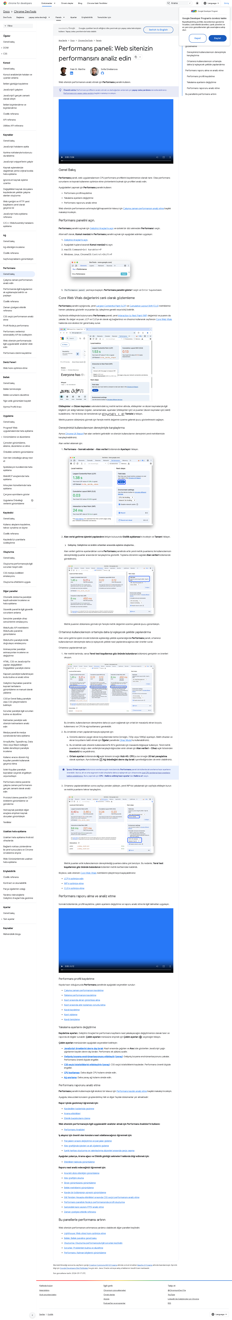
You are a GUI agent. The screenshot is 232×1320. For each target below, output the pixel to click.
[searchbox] (18, 26)
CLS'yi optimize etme (74, 888)
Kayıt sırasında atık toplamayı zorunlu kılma (84, 1005)
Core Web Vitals (164, 319)
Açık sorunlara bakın (47, 1294)
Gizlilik (50, 1314)
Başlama (20, 17)
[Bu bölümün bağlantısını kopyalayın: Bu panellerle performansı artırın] (108, 1220)
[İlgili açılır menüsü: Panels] (64, 17)
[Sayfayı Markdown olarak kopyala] (135, 57)
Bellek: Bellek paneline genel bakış (80, 1238)
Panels (58, 17)
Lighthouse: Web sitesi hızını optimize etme (85, 1233)
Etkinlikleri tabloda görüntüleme (79, 1162)
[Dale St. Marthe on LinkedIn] (71, 74)
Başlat (217, 38)
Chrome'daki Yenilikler (97, 3)
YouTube (171, 1294)
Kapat (198, 38)
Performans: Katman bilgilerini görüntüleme (85, 1252)
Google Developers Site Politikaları (74, 1268)
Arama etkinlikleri (72, 1113)
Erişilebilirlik (87, 17)
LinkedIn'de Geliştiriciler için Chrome (183, 1299)
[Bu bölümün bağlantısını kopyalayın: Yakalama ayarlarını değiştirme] (98, 1027)
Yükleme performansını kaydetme (80, 995)
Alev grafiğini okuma (74, 1178)
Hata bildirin (44, 1290)
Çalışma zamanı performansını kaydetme (84, 990)
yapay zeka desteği (38, 17)
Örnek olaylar (67, 3)
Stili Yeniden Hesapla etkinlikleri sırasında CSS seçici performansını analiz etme (101, 1197)
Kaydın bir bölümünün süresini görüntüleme (85, 1192)
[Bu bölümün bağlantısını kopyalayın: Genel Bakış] (78, 170)
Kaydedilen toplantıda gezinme (79, 1108)
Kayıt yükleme (70, 1014)
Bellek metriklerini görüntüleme (79, 1187)
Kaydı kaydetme (72, 1010)
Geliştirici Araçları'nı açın (101, 228)
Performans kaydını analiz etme (132, 1091)
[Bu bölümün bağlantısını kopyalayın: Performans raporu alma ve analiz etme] (118, 896)
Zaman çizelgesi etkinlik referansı (80, 1212)
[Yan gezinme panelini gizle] (32, 1315)
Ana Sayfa (63, 40)
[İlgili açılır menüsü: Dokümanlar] (55, 3)
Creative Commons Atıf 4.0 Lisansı (103, 1265)
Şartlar (42, 1314)
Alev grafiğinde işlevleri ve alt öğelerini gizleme (86, 1146)
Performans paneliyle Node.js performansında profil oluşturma (94, 1202)
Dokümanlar (46, 3)
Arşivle (106, 1299)
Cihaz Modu (125, 740)
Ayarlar (73, 17)
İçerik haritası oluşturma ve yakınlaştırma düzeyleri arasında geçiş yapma (99, 1150)
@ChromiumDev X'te (177, 1290)
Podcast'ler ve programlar (114, 1303)
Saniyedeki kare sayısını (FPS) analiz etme (84, 1207)
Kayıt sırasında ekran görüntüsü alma (82, 1000)
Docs (6, 11)
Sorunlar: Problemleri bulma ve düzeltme (83, 1248)
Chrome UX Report (74, 433)
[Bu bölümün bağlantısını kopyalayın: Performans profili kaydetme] (97, 979)
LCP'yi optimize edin (74, 878)
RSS (169, 1303)
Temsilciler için (104, 17)
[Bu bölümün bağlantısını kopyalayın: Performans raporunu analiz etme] (103, 1085)
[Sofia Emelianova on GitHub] (102, 74)
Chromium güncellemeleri (115, 1290)
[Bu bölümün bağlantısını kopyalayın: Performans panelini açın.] (97, 220)
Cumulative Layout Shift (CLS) (144, 306)
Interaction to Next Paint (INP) (132, 315)
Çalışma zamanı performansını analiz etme (143, 208)
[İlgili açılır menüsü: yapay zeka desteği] (50, 17)
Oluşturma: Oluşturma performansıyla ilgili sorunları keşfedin (93, 1243)
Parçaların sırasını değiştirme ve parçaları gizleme (88, 1141)
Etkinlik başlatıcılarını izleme (77, 1118)
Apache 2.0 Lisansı (144, 1265)
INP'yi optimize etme (74, 883)
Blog (80, 3)
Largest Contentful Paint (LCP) (111, 306)
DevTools (7, 17)
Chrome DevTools (25, 11)
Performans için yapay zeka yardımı (79, 93)
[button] (17, 48)
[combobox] (179, 3)
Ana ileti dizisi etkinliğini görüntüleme (81, 1173)
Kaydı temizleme (72, 1019)
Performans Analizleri (74, 1129)
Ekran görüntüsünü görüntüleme (80, 1183)
